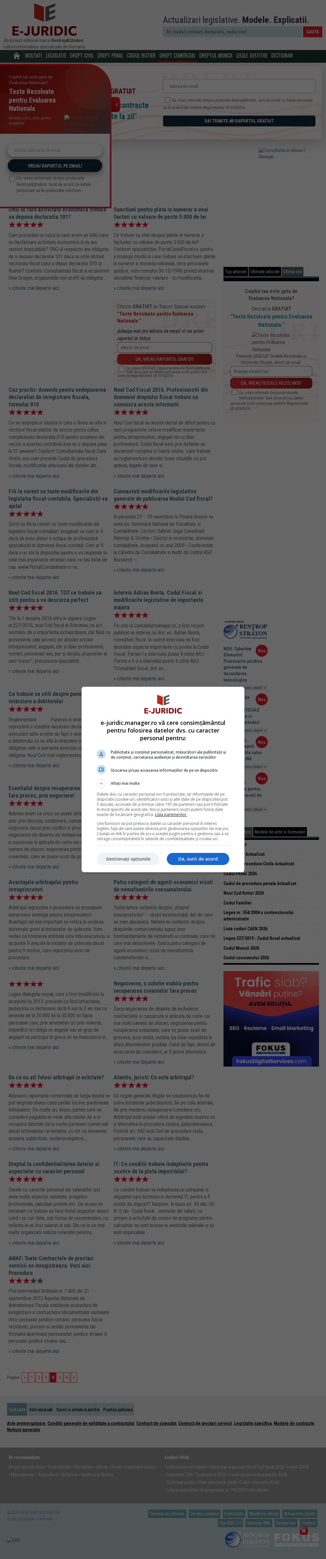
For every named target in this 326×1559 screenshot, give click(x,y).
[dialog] (163, 779)
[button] (163, 783)
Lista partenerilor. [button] (171, 814)
